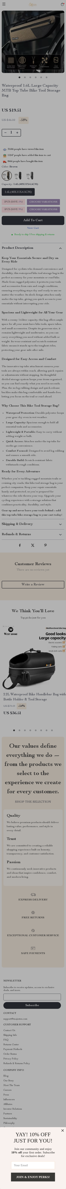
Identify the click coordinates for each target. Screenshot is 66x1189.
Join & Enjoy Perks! (33, 1177)
